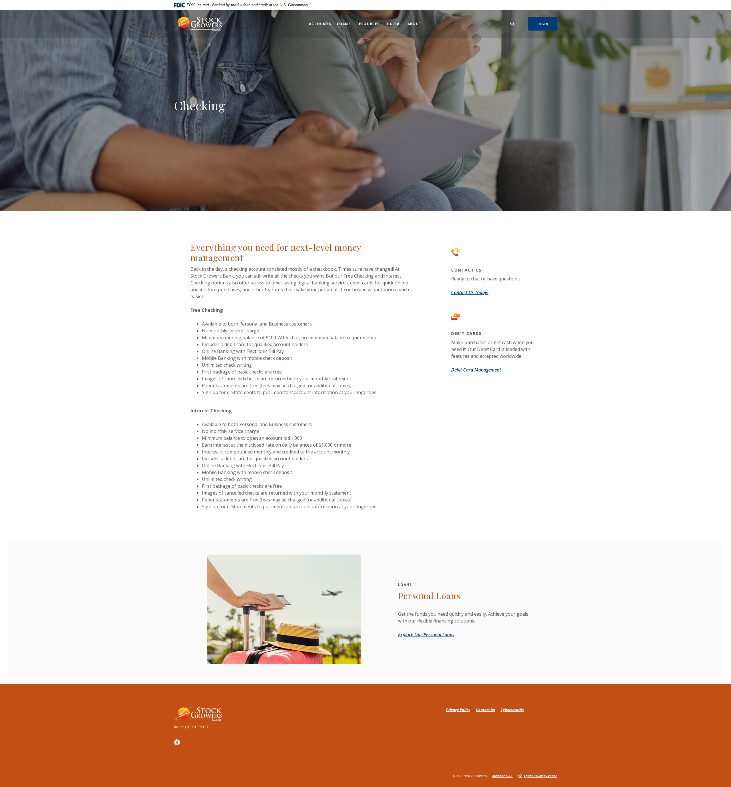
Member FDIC (502, 776)
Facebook (177, 742)
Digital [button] (393, 23)
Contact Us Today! (469, 292)
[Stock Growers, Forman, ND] (198, 24)
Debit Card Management (476, 370)
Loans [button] (344, 23)
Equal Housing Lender (540, 776)
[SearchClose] (513, 23)
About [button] (414, 23)
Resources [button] (368, 23)
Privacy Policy (458, 709)
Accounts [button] (320, 23)
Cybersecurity (512, 709)
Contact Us (485, 709)
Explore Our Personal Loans (426, 634)
